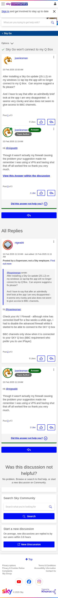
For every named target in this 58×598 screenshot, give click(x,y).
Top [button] (30, 559)
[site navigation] (3, 4)
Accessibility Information (45, 568)
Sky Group (7, 573)
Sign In (55, 4)
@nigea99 (11, 148)
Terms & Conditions (47, 565)
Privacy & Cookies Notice (13, 568)
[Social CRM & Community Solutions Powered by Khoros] (49, 591)
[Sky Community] (17, 4)
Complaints (7, 571)
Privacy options (9, 565)
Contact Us (51, 571)
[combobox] (26, 22)
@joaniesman (14, 273)
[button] (53, 57)
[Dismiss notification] (54, 11)
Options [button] (5, 43)
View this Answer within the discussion (26, 175)
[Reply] (51, 122)
